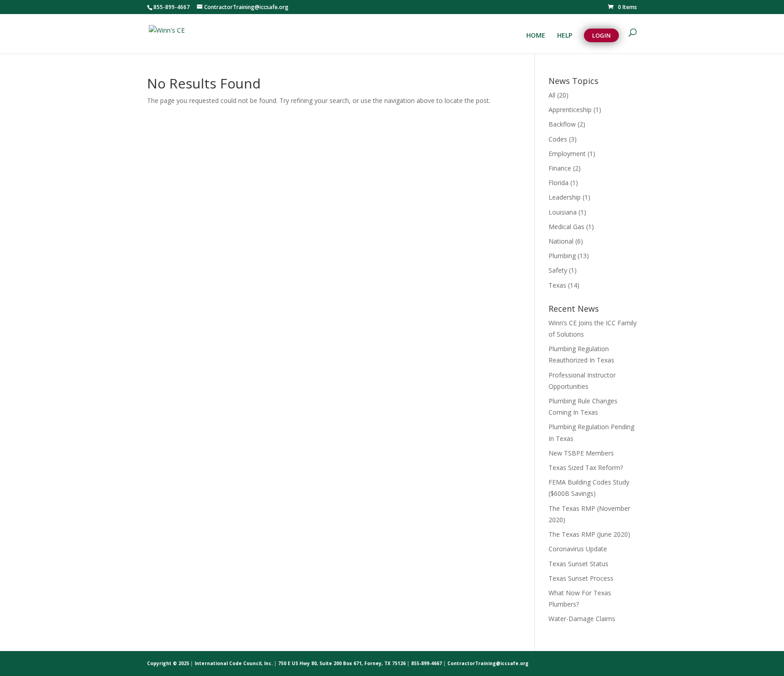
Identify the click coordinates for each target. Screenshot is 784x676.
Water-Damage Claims (582, 618)
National (561, 241)
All (552, 95)
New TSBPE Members (581, 453)
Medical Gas (566, 226)
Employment (567, 153)
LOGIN (601, 35)
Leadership (565, 197)
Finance (560, 168)
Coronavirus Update (578, 548)
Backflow (562, 124)
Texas (557, 285)
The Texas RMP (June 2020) (589, 534)
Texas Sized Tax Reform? (586, 467)
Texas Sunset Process (581, 578)
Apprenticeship (570, 109)
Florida (558, 182)
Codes (558, 139)
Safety (558, 270)
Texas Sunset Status (578, 563)
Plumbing (562, 255)
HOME (535, 35)
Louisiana (563, 212)
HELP (564, 35)
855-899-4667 (171, 7)
